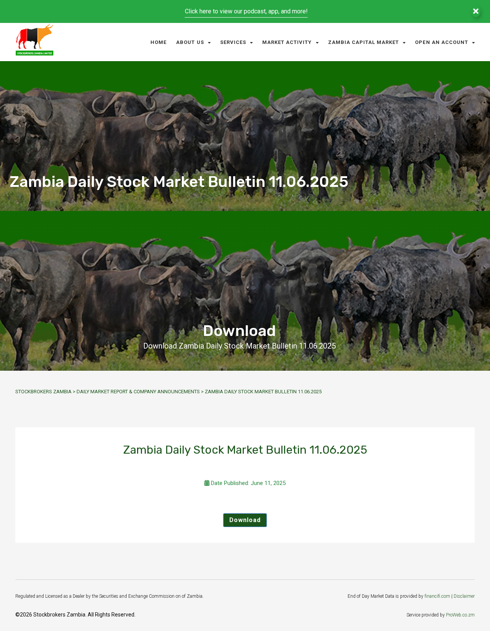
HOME (158, 42)
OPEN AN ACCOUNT (441, 42)
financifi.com (437, 596)
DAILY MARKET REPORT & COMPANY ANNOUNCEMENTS (138, 391)
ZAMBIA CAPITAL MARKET (363, 42)
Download (245, 520)
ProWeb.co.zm (460, 615)
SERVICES (233, 42)
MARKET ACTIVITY (287, 42)
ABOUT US (190, 42)
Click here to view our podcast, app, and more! (246, 11)
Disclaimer (464, 596)
